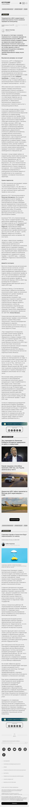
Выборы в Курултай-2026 (10, 782)
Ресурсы (5, 14)
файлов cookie (20, 799)
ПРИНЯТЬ (14, 803)
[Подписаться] (26, 743)
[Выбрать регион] (20, 3)
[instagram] (3, 749)
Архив (5, 767)
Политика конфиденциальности (12, 764)
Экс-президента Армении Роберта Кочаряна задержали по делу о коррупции (13, 442)
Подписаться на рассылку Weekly (11, 741)
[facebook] (3, 754)
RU (23, 3)
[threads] (25, 749)
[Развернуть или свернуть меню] (26, 3)
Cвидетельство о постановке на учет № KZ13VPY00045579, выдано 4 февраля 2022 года (12, 794)
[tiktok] (19, 749)
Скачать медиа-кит (8, 779)
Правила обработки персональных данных (15, 770)
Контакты (6, 773)
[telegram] (9, 749)
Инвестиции (18, 9)
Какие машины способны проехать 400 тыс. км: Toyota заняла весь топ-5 (13, 468)
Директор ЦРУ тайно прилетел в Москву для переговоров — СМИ (14, 493)
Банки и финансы (7, 9)
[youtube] (14, 749)
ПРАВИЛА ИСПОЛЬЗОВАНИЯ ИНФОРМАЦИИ (13, 776)
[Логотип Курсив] (6, 2)
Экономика (6, 4)
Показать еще (14, 519)
